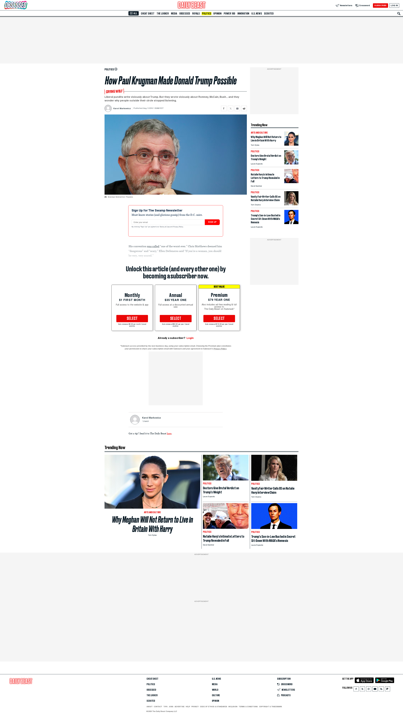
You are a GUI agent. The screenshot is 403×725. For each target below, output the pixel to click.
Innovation (243, 13)
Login (190, 338)
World (215, 690)
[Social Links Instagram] (368, 689)
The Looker (163, 13)
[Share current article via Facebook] (224, 108)
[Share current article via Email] (237, 108)
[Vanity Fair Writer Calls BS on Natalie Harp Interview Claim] (291, 204)
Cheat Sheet (147, 13)
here (169, 433)
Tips (165, 707)
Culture (216, 695)
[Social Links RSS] (381, 689)
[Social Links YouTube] (374, 689)
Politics (206, 13)
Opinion (217, 13)
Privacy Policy (178, 227)
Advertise (179, 707)
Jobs (171, 707)
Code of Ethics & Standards (213, 707)
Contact (158, 707)
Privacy (195, 707)
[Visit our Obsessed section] (26, 5)
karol (146, 421)
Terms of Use (165, 227)
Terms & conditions (248, 707)
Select (132, 319)
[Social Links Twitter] (362, 689)
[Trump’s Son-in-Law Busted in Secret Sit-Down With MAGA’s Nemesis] (291, 223)
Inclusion (232, 707)
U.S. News (256, 13)
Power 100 (229, 13)
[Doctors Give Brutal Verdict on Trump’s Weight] (291, 163)
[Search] (398, 13)
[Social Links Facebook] (356, 689)
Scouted (269, 13)
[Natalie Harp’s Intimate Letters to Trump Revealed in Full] (291, 182)
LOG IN (394, 5)
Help (188, 707)
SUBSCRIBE (380, 5)
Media (174, 13)
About (150, 707)
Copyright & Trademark (270, 707)
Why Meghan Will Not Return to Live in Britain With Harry (152, 524)
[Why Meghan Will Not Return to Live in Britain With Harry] (291, 144)
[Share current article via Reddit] (244, 108)
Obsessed (184, 13)
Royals (196, 13)
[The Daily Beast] (192, 5)
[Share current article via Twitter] (230, 108)
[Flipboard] (387, 689)
